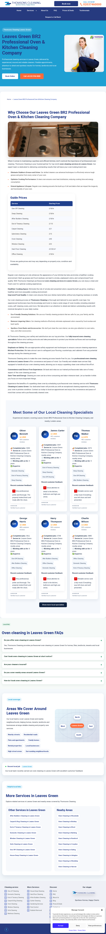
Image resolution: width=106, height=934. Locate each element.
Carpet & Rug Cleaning (15, 901)
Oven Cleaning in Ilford (66, 827)
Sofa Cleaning (12, 910)
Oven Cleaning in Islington (68, 855)
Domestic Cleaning (14, 894)
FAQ (55, 10)
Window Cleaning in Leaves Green (22, 838)
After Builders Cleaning (37, 897)
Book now (66, 4)
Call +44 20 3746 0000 (31, 76)
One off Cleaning (13, 891)
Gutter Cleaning (35, 901)
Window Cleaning (13, 907)
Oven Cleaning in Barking (67, 833)
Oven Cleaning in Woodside (68, 816)
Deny (78, 926)
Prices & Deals (68, 10)
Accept (60, 926)
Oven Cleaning (12, 904)
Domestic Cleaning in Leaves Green (23, 833)
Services (30, 10)
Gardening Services (36, 904)
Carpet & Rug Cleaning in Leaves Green (24, 821)
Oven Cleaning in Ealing (67, 850)
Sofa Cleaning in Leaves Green (21, 844)
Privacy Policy (73, 930)
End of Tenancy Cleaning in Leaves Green (25, 827)
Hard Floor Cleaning (36, 894)
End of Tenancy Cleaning (16, 897)
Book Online (10, 76)
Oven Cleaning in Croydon (68, 844)
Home (19, 10)
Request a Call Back (53, 17)
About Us (44, 10)
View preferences (94, 926)
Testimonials (84, 10)
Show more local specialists (53, 605)
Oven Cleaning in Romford (68, 838)
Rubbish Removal (36, 910)
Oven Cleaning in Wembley (68, 861)
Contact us (56, 907)
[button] (102, 910)
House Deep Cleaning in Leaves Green (24, 855)
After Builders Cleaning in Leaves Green (25, 816)
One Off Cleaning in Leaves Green (22, 850)
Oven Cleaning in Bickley (67, 821)
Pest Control (34, 907)
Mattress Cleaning (14, 913)
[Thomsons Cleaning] (23, 4)
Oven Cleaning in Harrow (67, 867)
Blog (54, 901)
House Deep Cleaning (37, 891)
